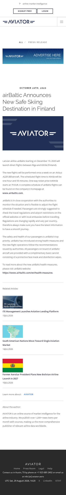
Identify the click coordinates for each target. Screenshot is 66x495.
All (21, 42)
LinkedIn (47, 480)
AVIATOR (28, 394)
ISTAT (58, 480)
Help (49, 468)
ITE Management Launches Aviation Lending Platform (31, 311)
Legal (41, 468)
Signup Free (25, 11)
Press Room (29, 468)
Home (17, 468)
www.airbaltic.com (13, 193)
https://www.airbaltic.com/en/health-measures (27, 272)
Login (45, 11)
